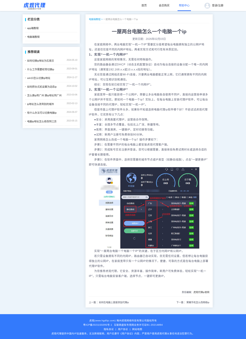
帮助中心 (184, 5)
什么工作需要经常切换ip (40, 69)
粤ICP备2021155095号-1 (97, 324)
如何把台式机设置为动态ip (42, 86)
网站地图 (137, 329)
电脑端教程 (33, 36)
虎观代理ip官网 (201, 292)
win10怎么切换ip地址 (38, 78)
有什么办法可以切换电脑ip (42, 112)
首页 (144, 5)
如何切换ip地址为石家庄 (40, 60)
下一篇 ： (192, 302)
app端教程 (33, 28)
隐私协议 (109, 329)
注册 (220, 5)
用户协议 (123, 329)
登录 (214, 5)
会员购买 (164, 5)
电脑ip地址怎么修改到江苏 (42, 121)
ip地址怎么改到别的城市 (40, 104)
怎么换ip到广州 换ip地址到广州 (44, 95)
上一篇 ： (109, 302)
